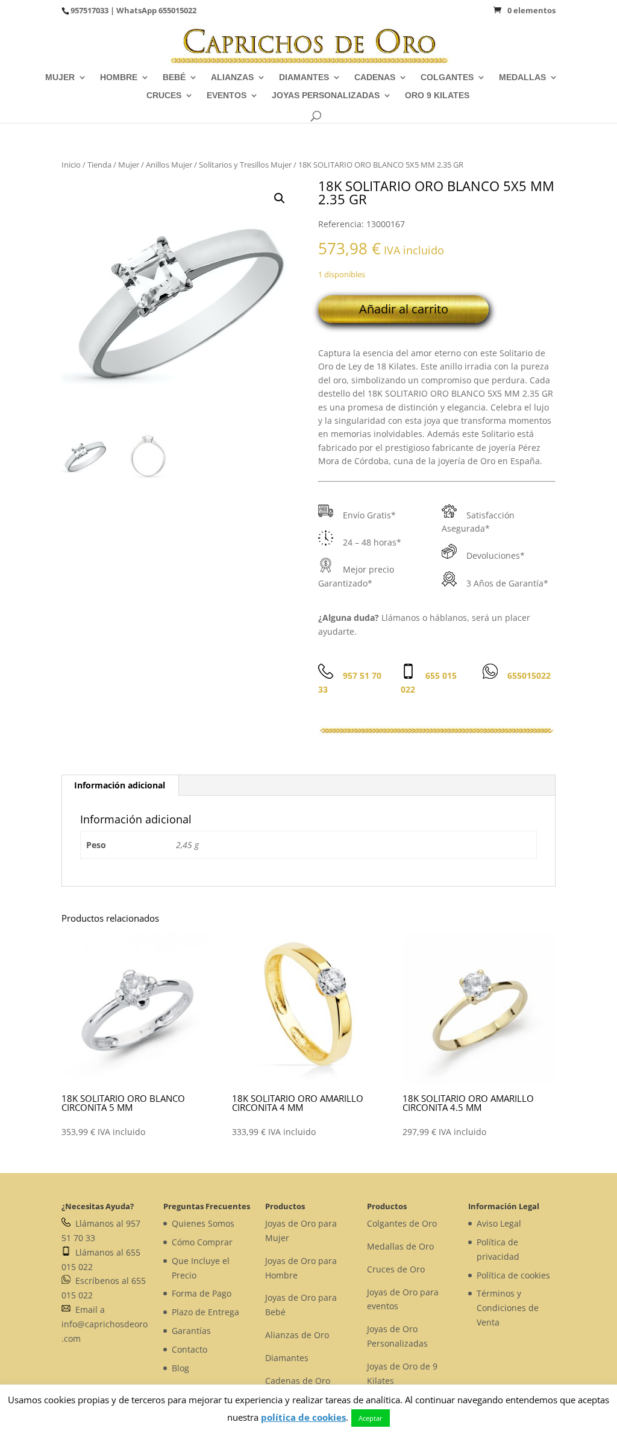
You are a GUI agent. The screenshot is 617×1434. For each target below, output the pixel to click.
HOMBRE (118, 77)
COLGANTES (447, 77)
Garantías (191, 1330)
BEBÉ (174, 77)
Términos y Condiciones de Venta (508, 1308)
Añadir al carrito (403, 309)
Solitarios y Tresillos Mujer (245, 164)
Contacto (189, 1349)
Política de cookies (513, 1275)
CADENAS (374, 77)
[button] (279, 198)
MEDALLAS (522, 77)
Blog (180, 1368)
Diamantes (286, 1357)
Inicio (71, 164)
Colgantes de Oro (402, 1223)
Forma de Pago (201, 1293)
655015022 (177, 10)
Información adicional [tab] (119, 785)
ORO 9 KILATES (437, 95)
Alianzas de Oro (297, 1335)
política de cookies (303, 1417)
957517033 (89, 10)
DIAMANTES (304, 77)
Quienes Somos (203, 1223)
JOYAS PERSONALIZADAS (326, 95)
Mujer (128, 164)
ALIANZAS (232, 77)
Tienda (99, 164)
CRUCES (163, 95)
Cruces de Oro (396, 1269)
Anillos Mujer (169, 164)
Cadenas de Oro (297, 1380)
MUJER (60, 77)
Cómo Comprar (202, 1242)
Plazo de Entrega (205, 1312)
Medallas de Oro (400, 1246)
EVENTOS (226, 95)
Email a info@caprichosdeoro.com (104, 1324)
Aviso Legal (499, 1223)
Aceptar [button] (371, 1418)
